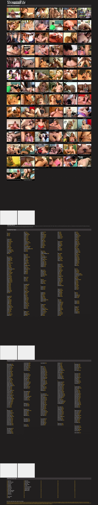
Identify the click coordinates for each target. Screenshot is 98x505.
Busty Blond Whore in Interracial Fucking (27, 117)
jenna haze (42, 376)
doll (24, 264)
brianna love (9, 422)
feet (24, 290)
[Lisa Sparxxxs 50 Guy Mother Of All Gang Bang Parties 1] (70, 75)
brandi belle (9, 411)
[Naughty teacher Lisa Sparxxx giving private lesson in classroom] (56, 25)
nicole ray (59, 415)
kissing (42, 286)
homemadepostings (11, 490)
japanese (42, 280)
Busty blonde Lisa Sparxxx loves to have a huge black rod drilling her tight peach (56, 56)
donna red (25, 385)
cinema (8, 310)
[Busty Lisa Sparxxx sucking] (13, 124)
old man (59, 257)
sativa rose (76, 392)
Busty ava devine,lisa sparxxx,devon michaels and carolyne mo (27, 180)
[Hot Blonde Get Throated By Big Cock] (28, 161)
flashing (25, 298)
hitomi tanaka (26, 420)
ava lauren (8, 404)
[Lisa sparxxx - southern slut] (42, 124)
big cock (8, 272)
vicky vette (76, 430)
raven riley (76, 376)
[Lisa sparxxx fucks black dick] (84, 87)
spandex (75, 241)
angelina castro (9, 384)
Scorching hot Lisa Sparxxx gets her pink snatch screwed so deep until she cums (70, 118)
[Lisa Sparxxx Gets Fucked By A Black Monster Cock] (28, 137)
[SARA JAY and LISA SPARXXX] (13, 112)
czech (25, 251)
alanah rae (8, 366)
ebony (25, 277)
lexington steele (60, 370)
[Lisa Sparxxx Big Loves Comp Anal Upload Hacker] (56, 62)
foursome (25, 303)
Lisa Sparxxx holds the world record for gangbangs (84, 118)
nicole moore (60, 414)
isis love (25, 424)
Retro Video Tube (10, 491)
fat (24, 289)
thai (75, 277)
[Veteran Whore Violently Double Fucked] (28, 62)
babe (7, 257)
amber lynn (8, 378)
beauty (8, 267)
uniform (75, 296)
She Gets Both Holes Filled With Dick (27, 129)
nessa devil (59, 410)
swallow (75, 259)
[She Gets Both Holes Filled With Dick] (28, 124)
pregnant (59, 278)
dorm (24, 266)
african (8, 240)
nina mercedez (60, 420)
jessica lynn (43, 384)
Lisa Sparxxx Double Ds (27, 30)
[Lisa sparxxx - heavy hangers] (13, 161)
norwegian (59, 245)
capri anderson (9, 428)
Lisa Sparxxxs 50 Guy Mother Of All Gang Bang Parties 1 (70, 80)
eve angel (25, 398)
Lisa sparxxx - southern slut (42, 129)
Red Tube (9, 484)
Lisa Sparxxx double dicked (13, 142)
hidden (42, 258)
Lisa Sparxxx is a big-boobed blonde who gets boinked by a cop (56, 80)
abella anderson (9, 365)
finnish (25, 296)
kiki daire (42, 409)
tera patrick (76, 416)
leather (42, 297)
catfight (8, 302)
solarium (75, 239)
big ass (8, 270)
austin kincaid (9, 401)
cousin (25, 240)
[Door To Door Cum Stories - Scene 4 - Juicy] (28, 38)
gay (24, 315)
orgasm (59, 258)
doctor (25, 261)
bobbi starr (8, 410)
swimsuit (75, 261)
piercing (59, 270)
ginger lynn (25, 415)
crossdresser (26, 242)
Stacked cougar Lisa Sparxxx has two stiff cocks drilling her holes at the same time (27, 56)
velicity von (76, 428)
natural (59, 241)
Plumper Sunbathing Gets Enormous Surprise (42, 93)
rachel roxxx (76, 373)
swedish (75, 260)
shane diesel (76, 395)
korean (42, 289)
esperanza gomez (26, 396)
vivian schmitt (76, 432)
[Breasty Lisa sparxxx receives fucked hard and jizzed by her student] (70, 149)
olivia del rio (59, 423)
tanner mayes (76, 411)
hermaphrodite (43, 257)
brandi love (8, 414)
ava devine (8, 403)
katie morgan (43, 397)
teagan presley (76, 415)
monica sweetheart (61, 401)
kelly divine (42, 403)
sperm (75, 245)
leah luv (59, 364)
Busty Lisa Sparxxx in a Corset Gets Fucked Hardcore (42, 118)
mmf (58, 233)
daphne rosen (26, 376)
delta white (25, 379)
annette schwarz (9, 390)
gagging (25, 311)
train (75, 286)
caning (8, 297)
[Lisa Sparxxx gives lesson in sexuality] (13, 87)
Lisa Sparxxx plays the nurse (27, 18)
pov (58, 277)
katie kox (42, 396)
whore (75, 309)
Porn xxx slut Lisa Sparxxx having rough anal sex (56, 118)
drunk (25, 272)
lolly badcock (60, 377)
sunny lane (76, 405)
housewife (42, 261)
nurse (58, 248)
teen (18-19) (76, 273)
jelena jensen (43, 373)
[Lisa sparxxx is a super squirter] (42, 62)
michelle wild (60, 397)
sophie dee (76, 401)
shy (58, 315)
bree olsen (8, 417)
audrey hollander (9, 398)
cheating (8, 305)
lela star (59, 365)
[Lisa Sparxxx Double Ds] (28, 25)
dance (25, 254)
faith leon (25, 403)
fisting (25, 297)
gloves (42, 238)
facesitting (25, 284)
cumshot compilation (27, 248)
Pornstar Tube (27, 484)
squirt (75, 248)
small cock (76, 235)
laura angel (42, 423)
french (25, 304)
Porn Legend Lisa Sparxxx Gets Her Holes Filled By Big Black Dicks (27, 93)
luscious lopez (60, 378)
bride (8, 286)
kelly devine (43, 402)
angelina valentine (10, 385)
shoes (59, 311)
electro (25, 278)
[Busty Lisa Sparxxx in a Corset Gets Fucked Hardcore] (42, 112)
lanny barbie (43, 422)
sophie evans (76, 402)
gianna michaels (26, 410)
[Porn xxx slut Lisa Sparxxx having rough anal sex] (56, 112)
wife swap (76, 311)
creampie (25, 241)
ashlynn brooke (9, 395)
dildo (24, 259)
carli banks (8, 430)
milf (41, 315)
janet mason (43, 370)
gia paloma (25, 409)
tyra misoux (76, 422)
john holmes (43, 386)
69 (7, 235)
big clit (8, 271)
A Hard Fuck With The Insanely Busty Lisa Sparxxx (56, 142)
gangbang (25, 314)
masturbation (43, 309)
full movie (25, 305)
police (58, 272)
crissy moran (26, 370)
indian (42, 270)
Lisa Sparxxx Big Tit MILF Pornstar (84, 154)
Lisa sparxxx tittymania (41, 55)
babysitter (8, 258)
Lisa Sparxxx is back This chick (84, 55)
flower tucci (26, 405)
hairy (41, 251)
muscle (59, 238)
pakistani (59, 264)
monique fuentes (60, 402)
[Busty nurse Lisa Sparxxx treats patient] (56, 38)
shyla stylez (76, 397)
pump (58, 284)
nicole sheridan (60, 416)
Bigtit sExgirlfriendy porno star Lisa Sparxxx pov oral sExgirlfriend (27, 155)
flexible (25, 299)
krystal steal (43, 414)
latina (41, 296)
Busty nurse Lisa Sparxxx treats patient (56, 43)
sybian (75, 265)
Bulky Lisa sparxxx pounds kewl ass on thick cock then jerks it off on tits (42, 43)
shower (59, 314)
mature (42, 310)
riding (58, 291)
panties (59, 265)
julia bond (42, 390)
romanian (59, 292)
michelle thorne (60, 396)
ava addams (9, 402)
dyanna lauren (26, 386)
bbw (7, 264)
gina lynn (25, 411)
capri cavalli (9, 429)
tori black (75, 420)
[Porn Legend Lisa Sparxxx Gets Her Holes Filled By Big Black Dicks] (28, 87)
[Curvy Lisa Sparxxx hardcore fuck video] (84, 99)
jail (41, 279)
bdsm (8, 265)
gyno (41, 247)
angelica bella (9, 383)
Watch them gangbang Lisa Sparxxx (70, 18)
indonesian (42, 271)
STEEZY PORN (27, 489)
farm (24, 286)
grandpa (42, 240)
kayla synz (42, 401)
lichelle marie (60, 372)
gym (41, 246)
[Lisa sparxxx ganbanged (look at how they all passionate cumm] (13, 62)
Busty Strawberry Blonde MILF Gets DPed (13, 179)
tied (75, 280)
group (42, 245)
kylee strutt (42, 415)
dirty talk (25, 260)
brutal (8, 289)
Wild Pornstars (27, 490)
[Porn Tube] (16, 4)
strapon (75, 254)
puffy (58, 283)
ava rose (8, 405)
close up (8, 314)
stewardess (76, 251)
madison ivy (59, 383)
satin (58, 299)
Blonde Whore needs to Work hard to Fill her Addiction (56, 130)
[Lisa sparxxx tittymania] (42, 50)
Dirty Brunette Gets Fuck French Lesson (84, 80)
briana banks (9, 420)
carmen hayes (9, 433)
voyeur (75, 303)
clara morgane (26, 367)
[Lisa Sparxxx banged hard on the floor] (84, 62)
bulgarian (8, 291)
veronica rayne (76, 429)
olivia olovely (60, 424)
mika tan (59, 398)
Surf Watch (22, 501)
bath (7, 261)
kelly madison (43, 404)
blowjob (8, 280)
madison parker (60, 384)
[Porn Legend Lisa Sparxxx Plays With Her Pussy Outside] (70, 87)
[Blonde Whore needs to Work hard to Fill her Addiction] (56, 124)
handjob (42, 252)
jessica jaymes (43, 383)
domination (25, 265)
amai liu (8, 377)
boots (8, 283)
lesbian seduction (43, 299)
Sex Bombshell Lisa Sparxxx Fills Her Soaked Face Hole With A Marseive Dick (70, 31)
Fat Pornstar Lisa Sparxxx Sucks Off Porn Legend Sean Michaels (42, 142)
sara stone (76, 390)
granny (42, 241)
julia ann (42, 389)
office (58, 253)
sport (75, 246)
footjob (25, 302)
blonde (8, 279)
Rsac (15, 501)
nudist (59, 246)
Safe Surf (18, 501)
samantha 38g (76, 386)
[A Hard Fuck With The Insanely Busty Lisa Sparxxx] (56, 137)
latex (41, 295)
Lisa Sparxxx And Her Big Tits (70, 55)
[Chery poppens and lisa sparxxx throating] (56, 99)
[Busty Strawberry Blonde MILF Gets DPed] (13, 174)
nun (58, 247)
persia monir (76, 365)
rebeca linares (76, 377)
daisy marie (26, 373)
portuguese (59, 276)
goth (41, 239)
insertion (42, 272)
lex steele (59, 366)
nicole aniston (60, 411)
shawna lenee (76, 396)
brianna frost (9, 421)
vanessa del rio (76, 427)
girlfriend (42, 234)
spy (75, 247)
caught (8, 303)
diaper (25, 258)
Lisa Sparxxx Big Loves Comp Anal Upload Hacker (56, 68)
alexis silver (9, 373)
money (59, 235)
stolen (75, 253)
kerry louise (43, 408)
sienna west (76, 398)
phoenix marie (76, 367)
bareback (8, 260)
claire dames (26, 366)
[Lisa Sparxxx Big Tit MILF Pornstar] (84, 149)
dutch (25, 273)
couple (25, 239)
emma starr (26, 392)
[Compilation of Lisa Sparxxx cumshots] (13, 50)
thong (75, 278)
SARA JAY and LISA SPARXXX (13, 117)
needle (59, 242)
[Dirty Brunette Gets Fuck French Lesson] (84, 75)
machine (42, 304)
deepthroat (25, 257)
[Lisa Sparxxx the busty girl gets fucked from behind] (84, 38)
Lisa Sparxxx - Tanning (84, 30)
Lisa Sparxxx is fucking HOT (13, 18)
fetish (25, 292)
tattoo (75, 270)
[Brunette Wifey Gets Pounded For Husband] (42, 25)
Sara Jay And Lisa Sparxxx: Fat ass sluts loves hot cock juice (56, 19)
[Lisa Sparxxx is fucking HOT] (13, 13)
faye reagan (26, 404)
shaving (59, 308)
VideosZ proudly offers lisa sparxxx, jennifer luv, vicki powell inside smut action (70, 130)
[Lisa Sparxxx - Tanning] (84, 25)
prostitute (59, 280)
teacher (75, 271)
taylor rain (76, 414)
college (25, 233)
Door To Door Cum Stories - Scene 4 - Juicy (27, 43)
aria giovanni (9, 391)
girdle (41, 233)
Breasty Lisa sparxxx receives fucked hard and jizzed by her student (70, 155)
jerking (42, 283)
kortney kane (43, 410)
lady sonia (42, 421)
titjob (75, 283)
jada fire (42, 366)
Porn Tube (8, 501)
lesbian (42, 298)
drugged (25, 271)
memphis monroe (60, 395)
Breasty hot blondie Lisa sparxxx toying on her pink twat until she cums (41, 155)
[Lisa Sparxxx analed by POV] (13, 38)
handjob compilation (44, 253)
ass (7, 248)
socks (75, 238)
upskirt (75, 297)
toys (75, 285)
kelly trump (42, 405)
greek (42, 242)
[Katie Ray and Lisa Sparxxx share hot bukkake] (42, 99)
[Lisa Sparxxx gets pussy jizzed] (28, 99)
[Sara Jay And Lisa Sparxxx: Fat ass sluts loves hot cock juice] (56, 13)
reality (59, 289)
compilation (26, 234)
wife (75, 310)
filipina (25, 295)
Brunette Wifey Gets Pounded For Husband (42, 30)
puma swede (76, 370)
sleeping (75, 234)
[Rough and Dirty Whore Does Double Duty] (56, 149)
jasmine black (43, 371)
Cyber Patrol (12, 501)
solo (75, 240)
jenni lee (42, 379)
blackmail (8, 278)
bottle (8, 284)
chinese (8, 308)
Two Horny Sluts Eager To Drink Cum (13, 80)
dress (25, 270)
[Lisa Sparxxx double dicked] (13, 137)
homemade (42, 259)
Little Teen (9, 492)
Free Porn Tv (10, 483)
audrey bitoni (9, 397)
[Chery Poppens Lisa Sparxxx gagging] (70, 38)
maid (41, 305)
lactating (42, 292)
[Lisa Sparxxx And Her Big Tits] (70, 50)
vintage (75, 302)
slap (75, 232)
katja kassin (43, 398)
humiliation (42, 264)
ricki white (76, 378)
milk (58, 232)
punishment (59, 285)
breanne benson (9, 416)
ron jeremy (76, 383)
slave (75, 233)
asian (8, 247)
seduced (59, 304)
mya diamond (60, 403)
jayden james (43, 372)
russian (59, 296)
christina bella (26, 364)
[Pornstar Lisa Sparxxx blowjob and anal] (70, 161)
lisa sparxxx (60, 376)
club (24, 232)
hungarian (42, 265)
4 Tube (9, 497)
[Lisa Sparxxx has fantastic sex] (56, 161)
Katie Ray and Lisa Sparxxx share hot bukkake (42, 105)
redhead (59, 290)
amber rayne (9, 379)
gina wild (25, 414)
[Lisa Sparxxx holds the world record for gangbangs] (84, 112)
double (25, 267)
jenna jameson (43, 377)
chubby (8, 309)
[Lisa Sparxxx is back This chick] (84, 50)
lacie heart (42, 420)
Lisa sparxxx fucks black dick (84, 92)
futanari (25, 308)
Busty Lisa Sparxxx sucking (13, 129)
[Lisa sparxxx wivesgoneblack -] (28, 75)
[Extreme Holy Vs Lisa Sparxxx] (70, 99)
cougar (25, 238)
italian (42, 276)
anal (7, 242)
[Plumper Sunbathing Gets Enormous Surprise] (42, 87)
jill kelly (42, 385)
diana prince (26, 384)
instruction (42, 273)
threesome (76, 279)
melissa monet (60, 392)
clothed (8, 315)
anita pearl (8, 389)
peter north (76, 366)
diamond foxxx (26, 383)
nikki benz (59, 417)
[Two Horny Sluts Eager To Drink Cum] (13, 75)
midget (42, 314)
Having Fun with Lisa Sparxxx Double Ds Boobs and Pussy (70, 142)
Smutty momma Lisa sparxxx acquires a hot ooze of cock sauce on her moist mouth (13, 105)
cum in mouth (26, 246)
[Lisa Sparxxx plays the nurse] (28, 13)
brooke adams (9, 423)
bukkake (8, 290)
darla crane (25, 377)
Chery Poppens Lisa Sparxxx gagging (70, 43)
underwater (76, 295)
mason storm (60, 389)
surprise (75, 258)
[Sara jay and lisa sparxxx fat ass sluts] (13, 149)
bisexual (8, 276)
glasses (42, 235)
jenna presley (43, 378)
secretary (59, 303)
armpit (8, 246)
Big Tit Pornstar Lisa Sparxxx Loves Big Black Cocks (84, 167)
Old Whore (9, 485)
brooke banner (9, 424)
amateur (8, 241)
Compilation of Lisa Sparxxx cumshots (13, 55)
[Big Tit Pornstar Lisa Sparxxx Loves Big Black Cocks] (84, 161)
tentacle (75, 276)
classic (8, 311)
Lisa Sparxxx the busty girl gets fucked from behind (84, 43)
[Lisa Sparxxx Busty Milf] (70, 62)
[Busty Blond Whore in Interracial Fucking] (28, 112)
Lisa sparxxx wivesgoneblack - (27, 80)
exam (25, 280)
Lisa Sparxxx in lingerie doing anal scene (42, 18)
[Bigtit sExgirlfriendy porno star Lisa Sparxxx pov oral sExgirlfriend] (28, 149)
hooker (42, 260)
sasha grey (76, 391)
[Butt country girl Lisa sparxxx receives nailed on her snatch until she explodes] (84, 137)
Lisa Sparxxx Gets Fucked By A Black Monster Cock (27, 142)
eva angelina (26, 397)
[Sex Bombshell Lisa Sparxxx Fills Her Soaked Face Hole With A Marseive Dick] (70, 25)
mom (58, 234)
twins (75, 289)
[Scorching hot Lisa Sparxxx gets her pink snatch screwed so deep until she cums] (70, 112)
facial (25, 285)
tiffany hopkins (76, 417)
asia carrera (9, 396)
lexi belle (59, 367)
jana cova (42, 367)
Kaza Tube (26, 483)
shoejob (59, 310)
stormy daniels (76, 404)
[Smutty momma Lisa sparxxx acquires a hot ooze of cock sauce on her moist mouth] (13, 99)
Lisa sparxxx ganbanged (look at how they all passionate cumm (13, 68)
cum (24, 245)
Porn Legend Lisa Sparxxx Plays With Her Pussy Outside (70, 93)
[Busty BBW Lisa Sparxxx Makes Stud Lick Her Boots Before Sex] (56, 87)
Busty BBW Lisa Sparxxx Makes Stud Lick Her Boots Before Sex (56, 93)
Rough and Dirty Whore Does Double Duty (56, 154)
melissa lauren (60, 391)
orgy (58, 259)
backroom (8, 259)
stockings (76, 252)
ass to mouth (9, 251)
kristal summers (43, 411)
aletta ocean (9, 367)
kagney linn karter (44, 395)
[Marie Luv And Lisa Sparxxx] (84, 13)
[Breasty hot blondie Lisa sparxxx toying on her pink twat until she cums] (42, 149)
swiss (75, 264)
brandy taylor (9, 415)
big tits (8, 273)
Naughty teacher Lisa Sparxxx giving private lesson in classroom (56, 31)
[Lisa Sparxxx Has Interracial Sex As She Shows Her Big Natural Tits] (13, 25)
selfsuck (59, 305)
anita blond (8, 386)
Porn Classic (10, 496)
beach (8, 266)
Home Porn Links (10, 482)
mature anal (43, 311)
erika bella (25, 395)
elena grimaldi (26, 391)
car (7, 298)
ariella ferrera (9, 392)
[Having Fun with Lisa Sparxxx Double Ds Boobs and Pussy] (70, 137)
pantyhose (59, 266)
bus (7, 292)
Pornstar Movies (27, 482)
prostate (59, 279)
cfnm (8, 304)
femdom (25, 291)
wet (75, 308)
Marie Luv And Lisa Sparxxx (84, 18)
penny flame (76, 364)
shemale (59, 309)
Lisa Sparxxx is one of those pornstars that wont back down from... (84, 130)
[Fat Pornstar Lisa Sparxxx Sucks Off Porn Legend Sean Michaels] (42, 137)
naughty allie (60, 409)
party (58, 267)
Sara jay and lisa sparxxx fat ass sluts (13, 154)
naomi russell (60, 408)
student (75, 257)
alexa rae (8, 370)
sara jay (75, 389)
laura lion (42, 424)
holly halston (26, 421)
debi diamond (26, 378)
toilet (75, 284)
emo (24, 279)
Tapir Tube (9, 489)
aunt (7, 253)
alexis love (8, 372)
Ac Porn (26, 485)
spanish (75, 242)
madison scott (60, 385)
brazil (8, 285)
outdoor (59, 260)
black (8, 277)
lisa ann (59, 373)
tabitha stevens (76, 410)
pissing (59, 271)
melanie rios (60, 390)
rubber (59, 295)
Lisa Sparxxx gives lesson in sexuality (13, 92)
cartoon (8, 299)
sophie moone (76, 403)
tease (75, 272)
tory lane (75, 421)
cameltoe (8, 296)
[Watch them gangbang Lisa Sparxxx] (70, 13)
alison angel (9, 376)
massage (42, 308)
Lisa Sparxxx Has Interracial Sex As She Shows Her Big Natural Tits (13, 31)
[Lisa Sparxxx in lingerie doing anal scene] (42, 13)
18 (7, 233)
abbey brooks (9, 364)
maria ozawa (60, 386)
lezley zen (59, 371)
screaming (59, 302)
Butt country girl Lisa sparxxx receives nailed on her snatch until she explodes (84, 142)
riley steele (76, 379)
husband (42, 266)
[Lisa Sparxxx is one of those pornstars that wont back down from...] (84, 124)
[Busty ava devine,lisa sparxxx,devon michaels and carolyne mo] (28, 174)
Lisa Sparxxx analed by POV (13, 43)
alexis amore (9, 371)
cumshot (25, 247)
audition (8, 252)
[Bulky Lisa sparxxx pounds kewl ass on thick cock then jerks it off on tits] (42, 38)
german (42, 232)
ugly (75, 292)
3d (7, 234)
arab (7, 245)
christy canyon (26, 365)
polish (58, 273)
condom (25, 235)
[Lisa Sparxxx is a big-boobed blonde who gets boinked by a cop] (56, 75)
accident (8, 239)
